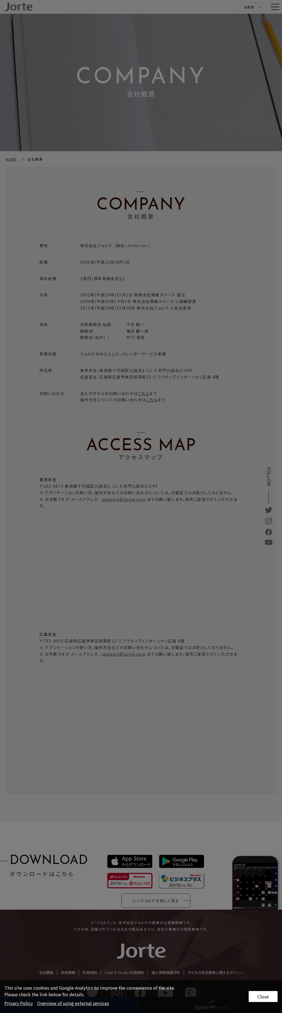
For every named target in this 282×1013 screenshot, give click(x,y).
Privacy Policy (18, 1003)
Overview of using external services (73, 1003)
